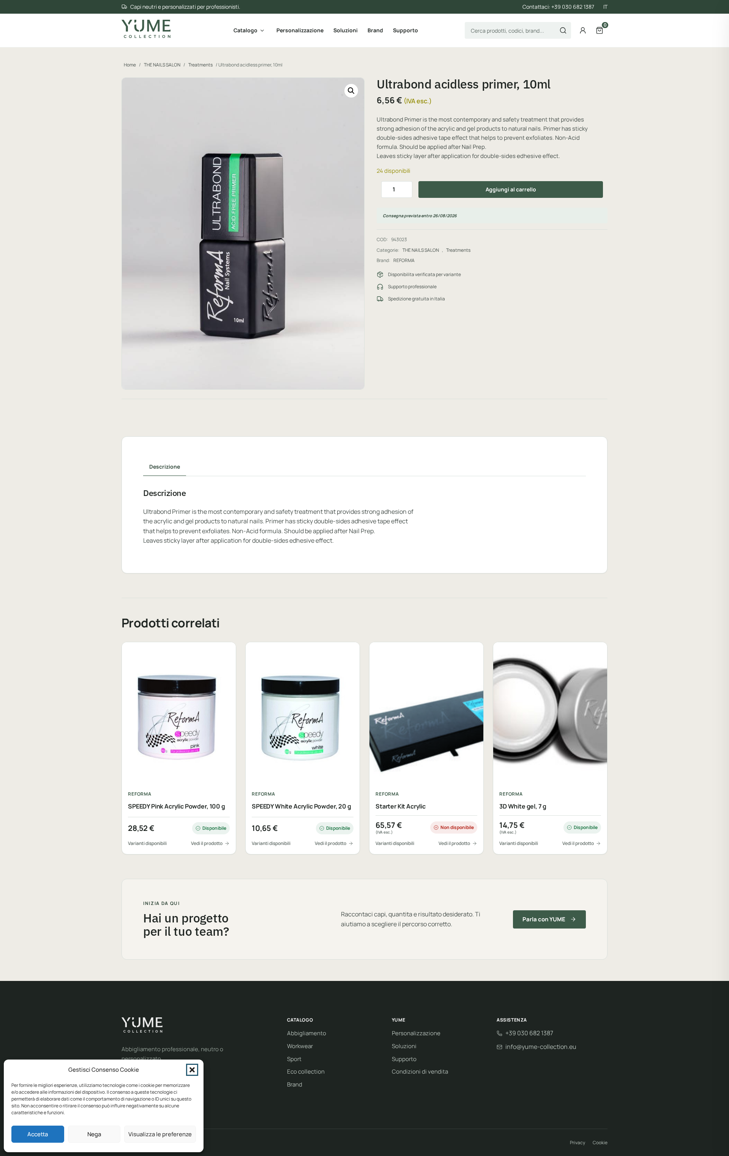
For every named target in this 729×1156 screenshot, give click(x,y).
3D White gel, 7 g (522, 806)
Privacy (577, 1142)
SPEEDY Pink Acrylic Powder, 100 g (176, 806)
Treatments (200, 65)
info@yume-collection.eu (540, 1046)
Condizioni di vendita (420, 1071)
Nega (94, 1134)
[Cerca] (563, 30)
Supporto (405, 30)
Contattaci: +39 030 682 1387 (558, 6)
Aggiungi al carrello (511, 189)
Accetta (37, 1134)
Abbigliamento (306, 1033)
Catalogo (245, 30)
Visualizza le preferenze (160, 1134)
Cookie (600, 1142)
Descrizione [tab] (164, 466)
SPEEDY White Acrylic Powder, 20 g (301, 806)
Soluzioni (345, 30)
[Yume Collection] (146, 29)
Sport (294, 1059)
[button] (192, 1070)
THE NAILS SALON (162, 65)
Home (130, 65)
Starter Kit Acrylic (401, 806)
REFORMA (404, 260)
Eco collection (306, 1071)
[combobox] (518, 30)
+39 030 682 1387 (529, 1033)
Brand (375, 30)
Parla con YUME (543, 919)
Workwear (300, 1046)
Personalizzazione (299, 30)
